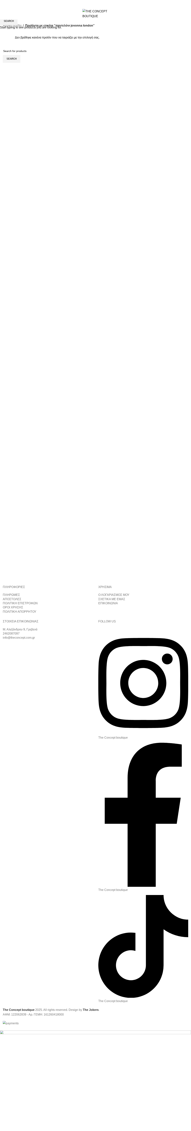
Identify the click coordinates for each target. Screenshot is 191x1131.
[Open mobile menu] (4, 14)
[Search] (179, 14)
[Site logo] (95, 13)
